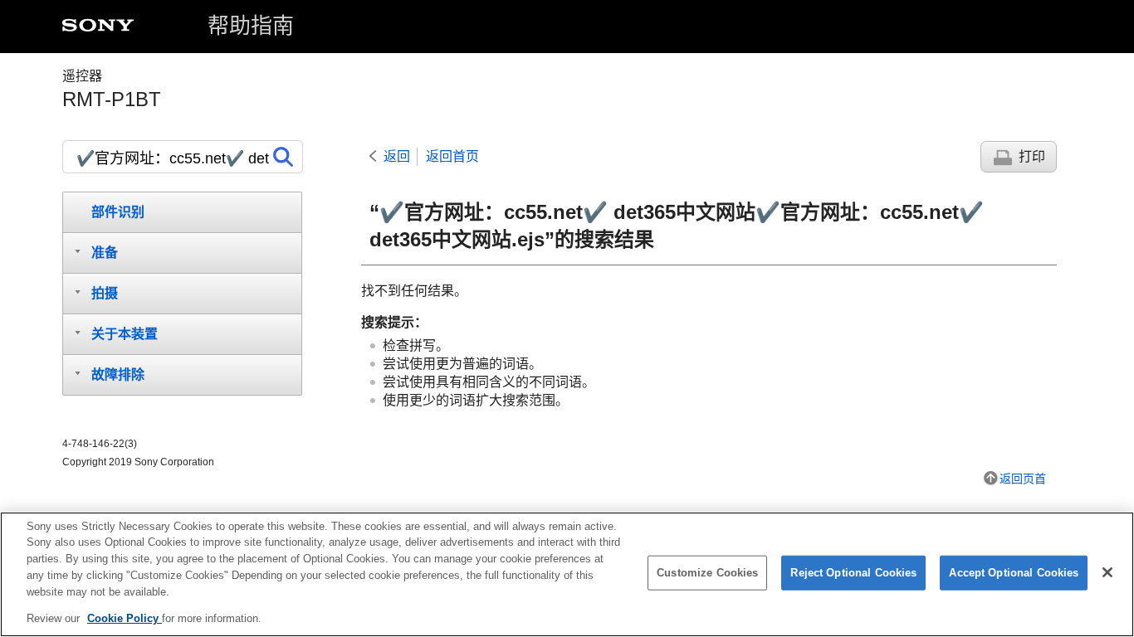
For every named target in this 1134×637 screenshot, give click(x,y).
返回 (397, 156)
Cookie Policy (124, 617)
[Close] (1107, 572)
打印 (1032, 156)
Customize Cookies (707, 572)
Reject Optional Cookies (853, 572)
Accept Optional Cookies (1013, 572)
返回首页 (452, 156)
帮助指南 (251, 25)
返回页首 (1023, 478)
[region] (567, 574)
